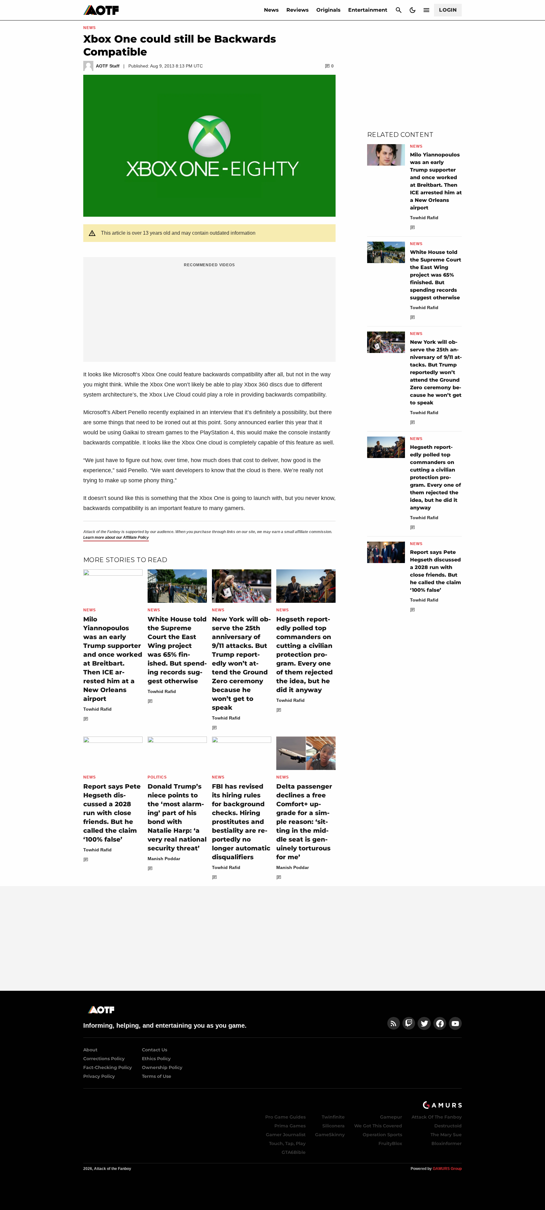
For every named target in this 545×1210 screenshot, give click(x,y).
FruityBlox (390, 1143)
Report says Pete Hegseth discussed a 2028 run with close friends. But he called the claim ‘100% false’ (112, 813)
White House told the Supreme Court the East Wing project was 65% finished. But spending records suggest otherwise (435, 275)
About (90, 1050)
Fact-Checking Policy (107, 1067)
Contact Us (154, 1050)
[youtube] (455, 1023)
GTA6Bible (294, 1152)
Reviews (297, 10)
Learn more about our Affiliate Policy (116, 537)
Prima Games (290, 1126)
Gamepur (391, 1117)
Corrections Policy (104, 1058)
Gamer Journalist (286, 1134)
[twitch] (408, 1023)
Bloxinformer (446, 1143)
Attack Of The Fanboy (437, 1117)
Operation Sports (382, 1134)
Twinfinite (333, 1117)
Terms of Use (156, 1076)
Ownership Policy (162, 1067)
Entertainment (367, 10)
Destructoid (448, 1126)
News (271, 10)
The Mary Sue (446, 1134)
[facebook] (439, 1023)
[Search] (398, 10)
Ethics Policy (156, 1058)
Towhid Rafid (97, 709)
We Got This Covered (378, 1126)
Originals (328, 10)
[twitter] (424, 1023)
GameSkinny (330, 1134)
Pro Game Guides (285, 1117)
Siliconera (333, 1126)
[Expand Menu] (426, 10)
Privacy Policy (99, 1076)
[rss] (393, 1023)
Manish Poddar (164, 858)
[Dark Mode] (412, 10)
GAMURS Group (447, 1168)
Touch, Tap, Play (287, 1143)
